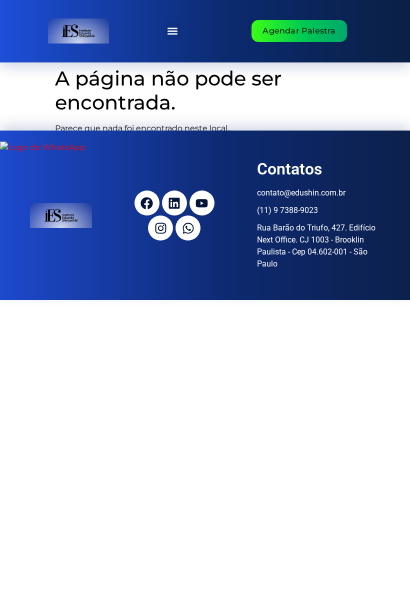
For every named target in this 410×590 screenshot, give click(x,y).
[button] (172, 31)
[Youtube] (202, 203)
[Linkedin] (174, 203)
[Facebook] (147, 203)
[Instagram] (160, 228)
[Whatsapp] (188, 228)
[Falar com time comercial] (43, 147)
